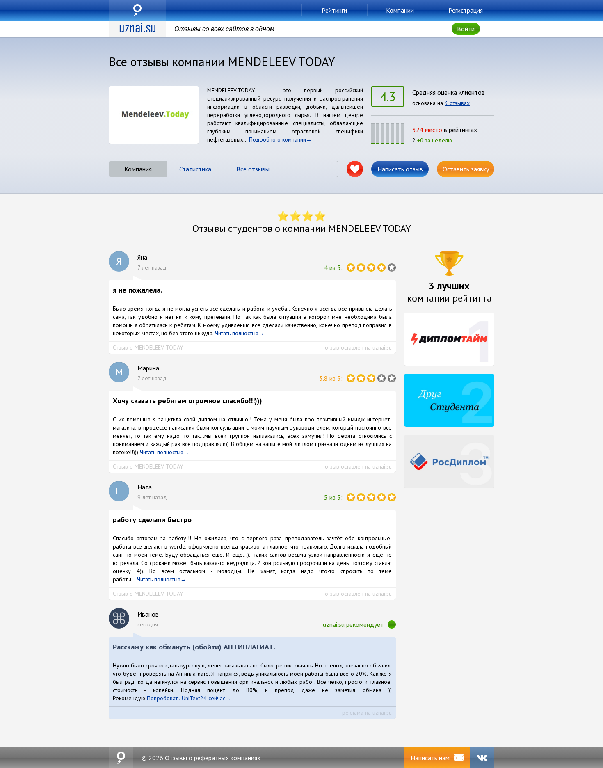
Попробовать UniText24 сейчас (186, 698)
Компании (400, 10)
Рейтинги (334, 10)
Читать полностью (236, 333)
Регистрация (465, 10)
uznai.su (137, 10)
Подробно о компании (277, 139)
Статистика (195, 169)
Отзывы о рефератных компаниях (212, 758)
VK (482, 757)
